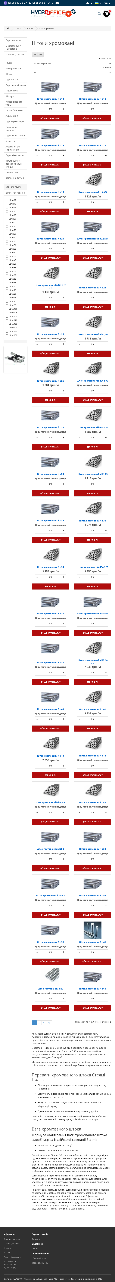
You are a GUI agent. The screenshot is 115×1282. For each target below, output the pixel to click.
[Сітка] (41, 54)
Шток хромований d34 (50, 566)
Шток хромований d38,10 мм (93, 661)
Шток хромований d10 (50, 98)
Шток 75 (12, 290)
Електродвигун (13, 68)
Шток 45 (12, 260)
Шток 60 (12, 275)
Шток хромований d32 (50, 520)
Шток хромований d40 (50, 709)
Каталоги (36, 1239)
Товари (18, 28)
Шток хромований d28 (50, 427)
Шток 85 (12, 297)
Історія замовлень (40, 1263)
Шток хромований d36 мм (92, 613)
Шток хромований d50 (92, 848)
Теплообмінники (14, 110)
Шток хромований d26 (50, 380)
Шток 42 (12, 256)
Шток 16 (12, 211)
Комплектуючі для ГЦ (15, 56)
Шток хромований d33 (92, 520)
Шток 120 (13, 320)
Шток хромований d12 (92, 98)
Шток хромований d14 (50, 145)
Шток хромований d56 (50, 942)
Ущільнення (12, 115)
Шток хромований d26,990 (92, 380)
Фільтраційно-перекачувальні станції (14, 163)
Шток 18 (12, 215)
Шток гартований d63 (50, 988)
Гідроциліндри (13, 40)
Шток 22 (12, 222)
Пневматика (12, 172)
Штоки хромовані (47, 28)
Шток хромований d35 (50, 613)
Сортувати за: (105, 58)
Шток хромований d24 (92, 287)
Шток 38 (12, 249)
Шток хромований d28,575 (92, 427)
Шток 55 (12, 267)
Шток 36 (12, 245)
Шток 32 (12, 237)
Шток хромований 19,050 (93, 192)
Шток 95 (12, 305)
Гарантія (7, 1248)
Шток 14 (12, 207)
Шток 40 (12, 252)
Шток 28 (12, 230)
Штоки (30, 28)
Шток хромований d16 (92, 145)
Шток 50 (12, 264)
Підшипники (12, 90)
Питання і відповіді (12, 1239)
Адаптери (11, 141)
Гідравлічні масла (15, 155)
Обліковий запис (39, 1258)
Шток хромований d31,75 (93, 474)
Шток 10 (12, 200)
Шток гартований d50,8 (50, 848)
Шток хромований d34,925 (92, 566)
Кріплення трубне (15, 177)
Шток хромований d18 (50, 191)
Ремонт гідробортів (12, 1257)
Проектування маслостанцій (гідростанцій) (10, 1264)
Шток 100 (13, 309)
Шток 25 (12, 226)
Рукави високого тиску (14, 103)
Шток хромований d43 (50, 755)
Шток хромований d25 (50, 334)
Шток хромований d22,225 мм (50, 286)
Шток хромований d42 (92, 709)
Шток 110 (13, 316)
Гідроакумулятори (15, 121)
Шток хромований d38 (50, 662)
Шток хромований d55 (92, 895)
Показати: (107, 67)
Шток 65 (12, 282)
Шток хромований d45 (92, 802)
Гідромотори (12, 79)
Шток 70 (12, 286)
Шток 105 (13, 312)
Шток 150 (13, 335)
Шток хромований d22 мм (92, 238)
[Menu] (6, 13)
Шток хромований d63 (92, 988)
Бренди (35, 1248)
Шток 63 (12, 279)
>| (49, 1022)
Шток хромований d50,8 (50, 895)
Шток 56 (12, 271)
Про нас (7, 1252)
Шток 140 (13, 331)
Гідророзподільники (16, 85)
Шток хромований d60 (92, 942)
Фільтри (10, 96)
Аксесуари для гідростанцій (13, 148)
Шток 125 (13, 324)
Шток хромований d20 (50, 238)
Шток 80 (12, 294)
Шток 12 (12, 204)
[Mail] (58, 2)
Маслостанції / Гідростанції (13, 47)
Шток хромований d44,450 (50, 802)
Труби (9, 62)
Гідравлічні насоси (15, 135)
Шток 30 (12, 234)
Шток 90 (12, 301)
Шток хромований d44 (92, 755)
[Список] (35, 54)
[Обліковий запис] (89, 2)
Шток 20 (12, 219)
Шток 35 (12, 241)
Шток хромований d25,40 (93, 334)
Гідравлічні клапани (11, 128)
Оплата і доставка (11, 1243)
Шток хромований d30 (50, 473)
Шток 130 (13, 327)
